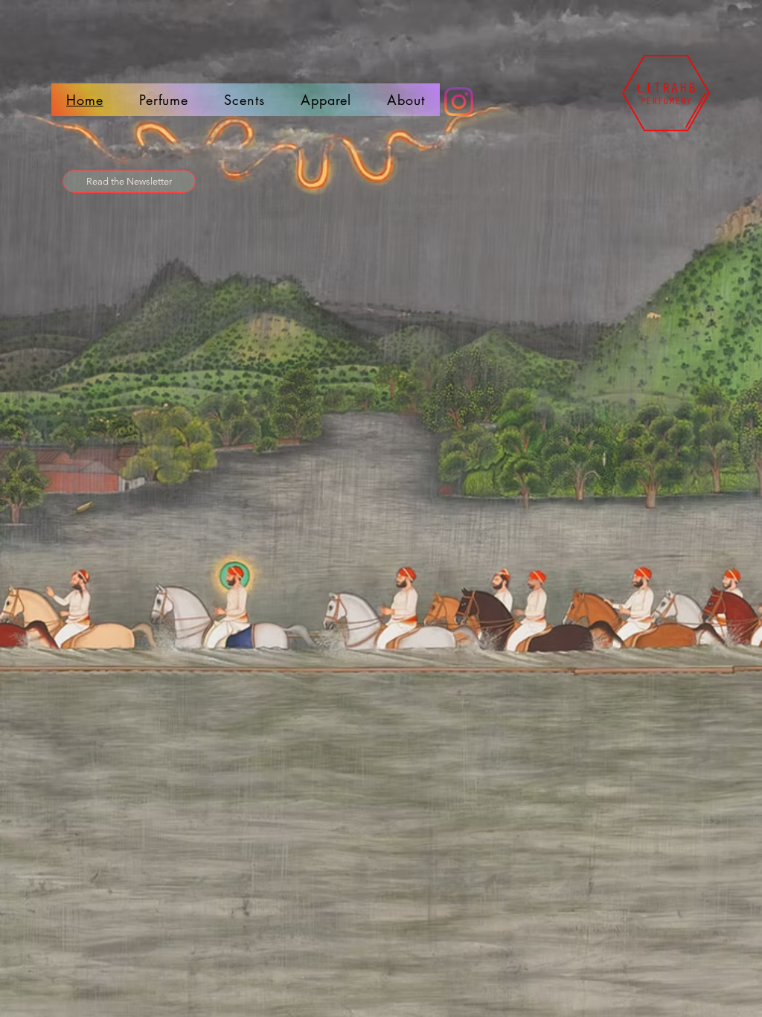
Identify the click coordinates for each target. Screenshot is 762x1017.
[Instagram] (458, 101)
